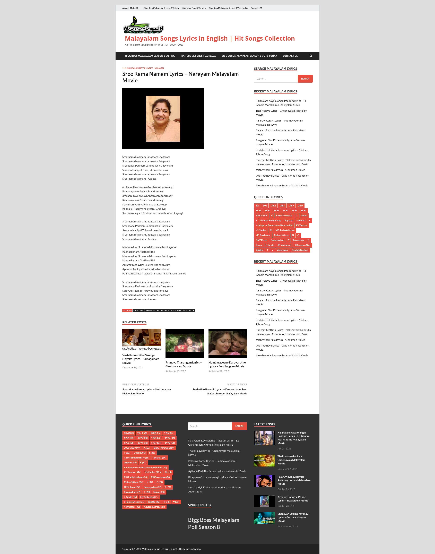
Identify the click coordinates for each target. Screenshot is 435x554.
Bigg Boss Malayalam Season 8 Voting (161, 8)
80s (257, 205)
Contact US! (256, 8)
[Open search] (311, 56)
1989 (291, 205)
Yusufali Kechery (300, 250)
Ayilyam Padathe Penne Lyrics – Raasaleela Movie (217, 471)
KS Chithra (163, 310)
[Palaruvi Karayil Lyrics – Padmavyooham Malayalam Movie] (264, 477)
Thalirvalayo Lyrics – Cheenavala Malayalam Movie (291, 460)
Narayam (159, 68)
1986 (282, 205)
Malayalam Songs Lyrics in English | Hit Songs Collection (210, 38)
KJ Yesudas (301, 225)
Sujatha (259, 250)
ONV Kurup (261, 240)
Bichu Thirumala (284, 215)
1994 (285, 210)
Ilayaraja (289, 220)
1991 (258, 210)
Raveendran (298, 240)
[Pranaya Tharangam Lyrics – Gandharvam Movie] (185, 344)
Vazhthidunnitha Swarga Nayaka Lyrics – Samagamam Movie (140, 358)
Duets (304, 215)
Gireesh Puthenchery (270, 220)
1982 (273, 205)
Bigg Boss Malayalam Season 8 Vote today (228, 8)
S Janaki (270, 245)
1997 (294, 210)
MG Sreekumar (263, 235)
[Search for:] (283, 79)
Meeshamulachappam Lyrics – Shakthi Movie (282, 185)
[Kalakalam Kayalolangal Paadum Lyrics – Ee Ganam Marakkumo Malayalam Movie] (264, 432)
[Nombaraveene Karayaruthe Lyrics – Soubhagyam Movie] (227, 344)
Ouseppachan (277, 240)
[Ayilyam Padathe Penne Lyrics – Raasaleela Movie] (264, 497)
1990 (300, 205)
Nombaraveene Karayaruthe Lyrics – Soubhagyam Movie (227, 364)
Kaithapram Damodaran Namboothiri (274, 225)
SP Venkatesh (284, 245)
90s (141, 310)
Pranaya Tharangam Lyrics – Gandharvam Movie (184, 364)
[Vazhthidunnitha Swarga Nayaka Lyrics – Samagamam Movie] (141, 340)
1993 (135, 310)
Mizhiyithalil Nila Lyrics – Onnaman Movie (280, 169)
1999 (303, 210)
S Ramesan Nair (302, 245)
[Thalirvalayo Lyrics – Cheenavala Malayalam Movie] (264, 456)
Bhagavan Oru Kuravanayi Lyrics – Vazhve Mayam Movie (293, 517)
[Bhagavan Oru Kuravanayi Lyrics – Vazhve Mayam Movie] (264, 514)
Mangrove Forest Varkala (194, 8)
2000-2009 (261, 215)
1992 (267, 210)
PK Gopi (187, 310)
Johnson (150, 310)
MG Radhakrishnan (285, 230)
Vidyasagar (282, 250)
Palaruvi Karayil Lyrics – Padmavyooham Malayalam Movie (293, 480)
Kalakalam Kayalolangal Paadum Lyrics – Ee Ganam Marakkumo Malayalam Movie (293, 438)
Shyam (259, 245)
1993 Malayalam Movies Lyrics (137, 68)
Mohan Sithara (281, 235)
